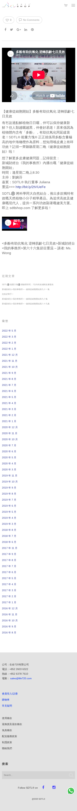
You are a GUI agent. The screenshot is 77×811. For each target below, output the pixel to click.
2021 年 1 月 (9, 421)
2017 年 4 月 (9, 584)
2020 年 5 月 (9, 457)
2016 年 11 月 (9, 614)
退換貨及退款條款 (12, 724)
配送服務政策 (9, 736)
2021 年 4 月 (9, 403)
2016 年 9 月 (9, 626)
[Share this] (5, 29)
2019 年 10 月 (10, 481)
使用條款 (7, 718)
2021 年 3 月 (9, 409)
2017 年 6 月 (9, 572)
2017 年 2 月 (9, 596)
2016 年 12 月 (10, 608)
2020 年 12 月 (10, 427)
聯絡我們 (7, 748)
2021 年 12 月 (10, 354)
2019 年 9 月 (9, 487)
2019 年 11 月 (9, 475)
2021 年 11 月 (9, 360)
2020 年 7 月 (9, 445)
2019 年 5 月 (9, 511)
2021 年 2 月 (9, 415)
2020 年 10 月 (10, 439)
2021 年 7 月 (9, 385)
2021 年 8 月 (9, 379)
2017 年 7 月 (9, 566)
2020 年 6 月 (9, 451)
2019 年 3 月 (9, 523)
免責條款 (7, 730)
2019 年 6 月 (9, 505)
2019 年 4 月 (9, 517)
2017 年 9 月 (9, 554)
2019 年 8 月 (9, 493)
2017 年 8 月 (9, 560)
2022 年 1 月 (9, 348)
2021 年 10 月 (10, 366)
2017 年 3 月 (9, 590)
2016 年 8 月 (9, 632)
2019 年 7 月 (9, 499)
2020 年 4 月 (9, 463)
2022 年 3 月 (9, 336)
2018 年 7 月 (9, 536)
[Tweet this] (11, 29)
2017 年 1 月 (9, 602)
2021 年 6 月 (9, 391)
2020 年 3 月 (9, 469)
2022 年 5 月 (9, 330)
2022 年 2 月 (9, 342)
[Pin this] (32, 29)
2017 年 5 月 (9, 578)
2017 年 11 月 (9, 548)
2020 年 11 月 (9, 433)
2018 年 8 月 (9, 529)
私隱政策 (7, 742)
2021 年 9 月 (9, 372)
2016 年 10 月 (10, 620)
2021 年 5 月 (9, 397)
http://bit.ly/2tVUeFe (31, 187)
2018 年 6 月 (9, 542)
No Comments (30, 19)
